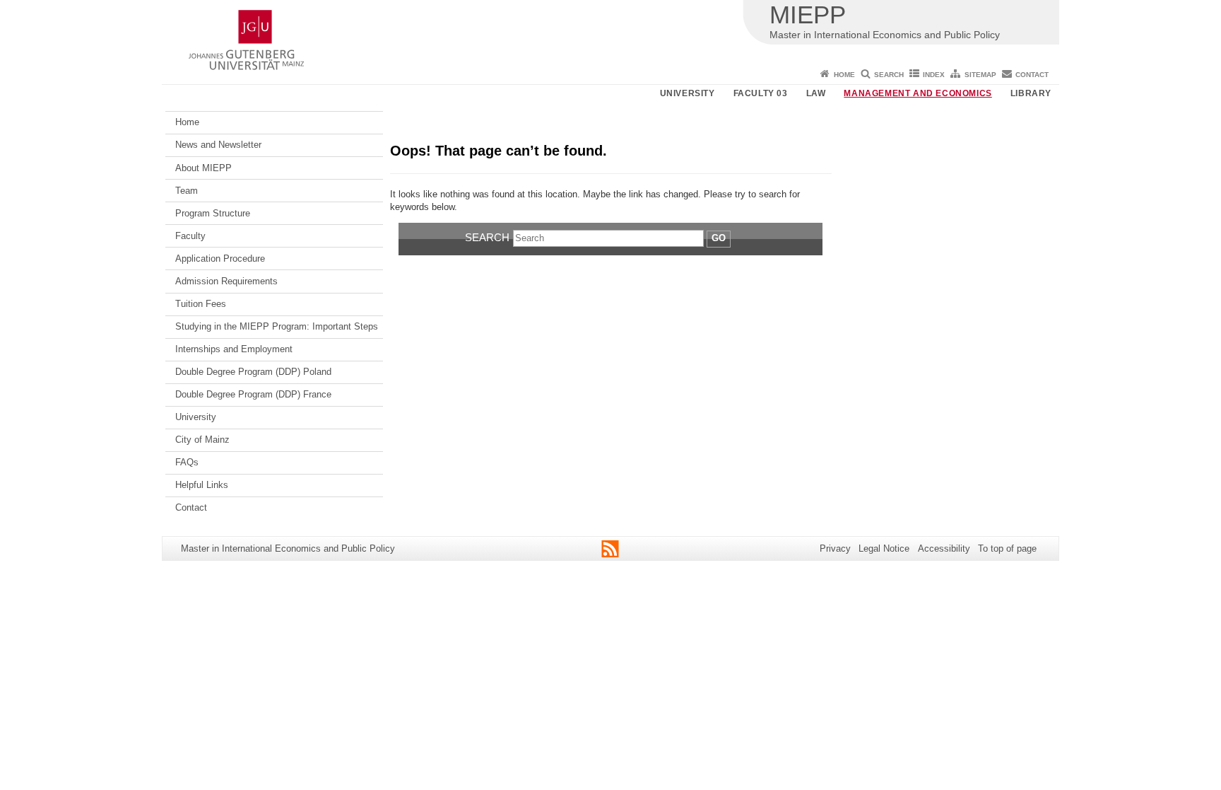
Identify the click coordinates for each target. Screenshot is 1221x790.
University (687, 93)
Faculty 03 (760, 93)
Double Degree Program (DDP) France (253, 394)
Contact (1032, 75)
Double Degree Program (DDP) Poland (253, 371)
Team (186, 190)
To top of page (1007, 548)
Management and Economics (917, 93)
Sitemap (980, 75)
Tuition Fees (200, 303)
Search (889, 75)
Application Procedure (220, 258)
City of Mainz (202, 439)
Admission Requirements (226, 281)
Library (1030, 93)
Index (934, 75)
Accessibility (944, 548)
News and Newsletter (218, 144)
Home (844, 75)
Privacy (835, 548)
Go (719, 238)
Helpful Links (201, 485)
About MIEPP (203, 168)
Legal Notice (884, 548)
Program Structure (212, 213)
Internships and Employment (234, 349)
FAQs (187, 462)
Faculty (190, 236)
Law (816, 93)
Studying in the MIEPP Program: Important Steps (276, 326)
